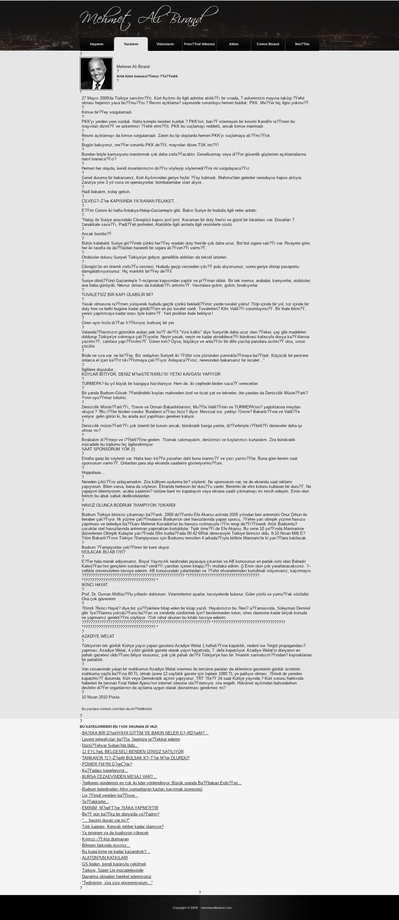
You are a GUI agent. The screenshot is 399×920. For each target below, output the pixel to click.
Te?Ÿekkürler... (95, 801)
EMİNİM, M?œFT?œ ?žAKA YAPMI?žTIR (120, 808)
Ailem (233, 44)
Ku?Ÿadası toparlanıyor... (105, 770)
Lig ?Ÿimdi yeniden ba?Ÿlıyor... (110, 795)
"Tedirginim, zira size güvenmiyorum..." (117, 882)
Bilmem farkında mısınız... (106, 845)
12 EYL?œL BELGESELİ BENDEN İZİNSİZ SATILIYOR (133, 751)
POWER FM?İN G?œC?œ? (107, 764)
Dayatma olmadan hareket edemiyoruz (116, 876)
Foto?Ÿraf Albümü (199, 44)
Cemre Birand (268, 44)
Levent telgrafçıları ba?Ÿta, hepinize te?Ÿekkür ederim (131, 739)
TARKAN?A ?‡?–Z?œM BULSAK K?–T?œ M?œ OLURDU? (136, 758)
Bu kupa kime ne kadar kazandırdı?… (116, 851)
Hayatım (96, 44)
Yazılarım (131, 44)
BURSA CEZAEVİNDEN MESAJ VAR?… (119, 776)
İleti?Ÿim (302, 44)
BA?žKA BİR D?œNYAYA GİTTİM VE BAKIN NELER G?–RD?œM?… (145, 733)
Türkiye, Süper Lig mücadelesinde (112, 870)
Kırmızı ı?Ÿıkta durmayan (105, 839)
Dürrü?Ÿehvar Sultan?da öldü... (110, 745)
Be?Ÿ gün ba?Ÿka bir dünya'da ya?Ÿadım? (120, 814)
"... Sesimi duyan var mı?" (106, 820)
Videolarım (165, 44)
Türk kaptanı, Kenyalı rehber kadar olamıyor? (123, 826)
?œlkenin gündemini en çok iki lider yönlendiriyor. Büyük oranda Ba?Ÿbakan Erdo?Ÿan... (162, 783)
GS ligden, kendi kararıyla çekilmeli (114, 864)
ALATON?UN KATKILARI (105, 857)
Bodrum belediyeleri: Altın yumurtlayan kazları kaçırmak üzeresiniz (142, 789)
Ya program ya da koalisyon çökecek (115, 832)
